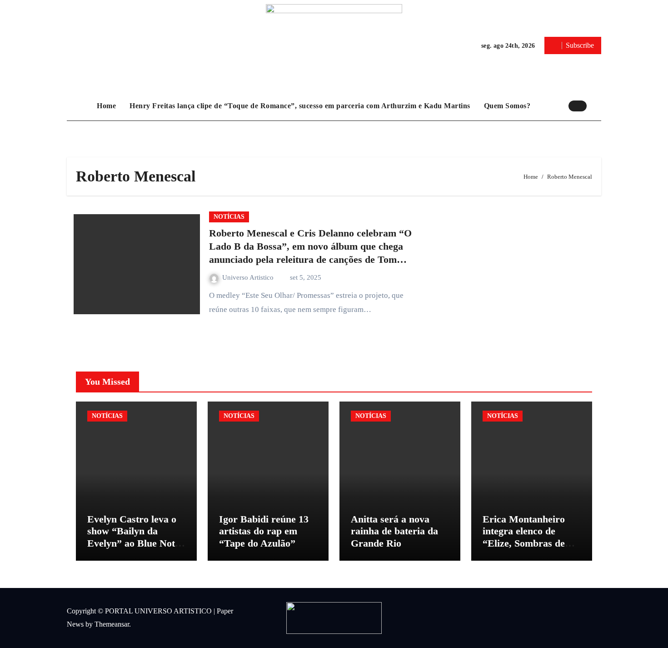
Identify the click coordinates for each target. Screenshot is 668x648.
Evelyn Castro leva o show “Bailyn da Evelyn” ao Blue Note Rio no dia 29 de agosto (133, 543)
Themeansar (112, 624)
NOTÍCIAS (229, 216)
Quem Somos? (507, 106)
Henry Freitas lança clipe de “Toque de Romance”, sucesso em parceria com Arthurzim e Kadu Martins (300, 106)
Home (106, 106)
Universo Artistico (248, 277)
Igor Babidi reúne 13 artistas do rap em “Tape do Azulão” (264, 531)
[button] (596, 105)
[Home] (79, 105)
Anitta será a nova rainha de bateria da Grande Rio (394, 531)
